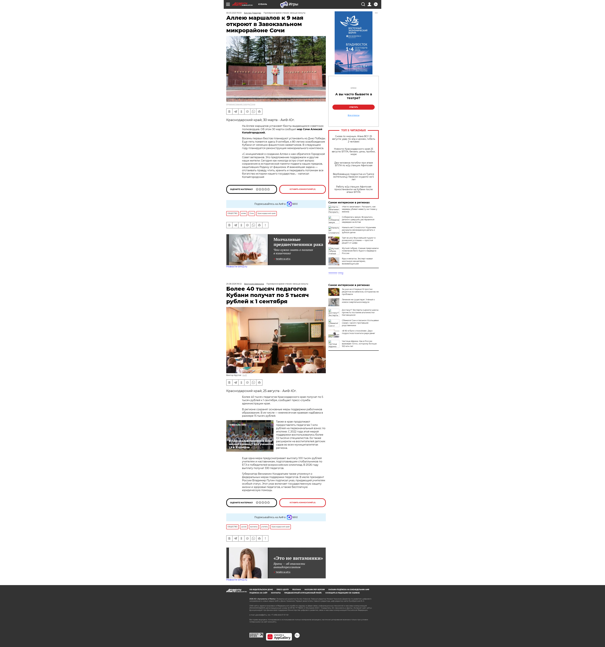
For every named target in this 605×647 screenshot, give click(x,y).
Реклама (296, 590)
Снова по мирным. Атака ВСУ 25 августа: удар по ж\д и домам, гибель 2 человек (353, 139)
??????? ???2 (335, 273)
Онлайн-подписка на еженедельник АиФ (348, 590)
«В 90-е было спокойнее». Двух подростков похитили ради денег (358, 332)
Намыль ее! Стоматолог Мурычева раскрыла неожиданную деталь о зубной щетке (359, 230)
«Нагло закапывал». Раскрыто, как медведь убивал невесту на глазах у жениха (359, 209)
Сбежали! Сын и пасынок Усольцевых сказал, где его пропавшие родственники (360, 323)
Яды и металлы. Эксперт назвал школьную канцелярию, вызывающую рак (357, 261)
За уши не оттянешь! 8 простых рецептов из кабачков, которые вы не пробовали (360, 291)
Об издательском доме (261, 590)
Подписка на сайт (258, 593)
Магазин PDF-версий (315, 590)
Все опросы (353, 115)
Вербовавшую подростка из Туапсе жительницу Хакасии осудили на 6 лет (353, 177)
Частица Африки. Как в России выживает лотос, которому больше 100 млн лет (359, 343)
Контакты (276, 593)
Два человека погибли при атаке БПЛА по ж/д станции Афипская (353, 164)
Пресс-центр (283, 590)
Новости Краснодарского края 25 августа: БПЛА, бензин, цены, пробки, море (353, 152)
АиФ (244, 375)
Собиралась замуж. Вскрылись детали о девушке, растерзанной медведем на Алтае (358, 219)
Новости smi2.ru (236, 266)
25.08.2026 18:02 (234, 284)
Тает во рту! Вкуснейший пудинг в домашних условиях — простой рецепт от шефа (358, 240)
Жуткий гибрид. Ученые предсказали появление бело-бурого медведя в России (360, 250)
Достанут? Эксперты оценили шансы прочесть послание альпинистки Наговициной (360, 312)
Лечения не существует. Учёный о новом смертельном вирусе (358, 300)
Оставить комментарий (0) (303, 189)
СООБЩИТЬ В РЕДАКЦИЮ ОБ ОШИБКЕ (342, 593)
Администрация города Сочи (240, 104)
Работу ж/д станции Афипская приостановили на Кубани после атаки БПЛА (353, 189)
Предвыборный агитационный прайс (303, 593)
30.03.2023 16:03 (234, 13)
